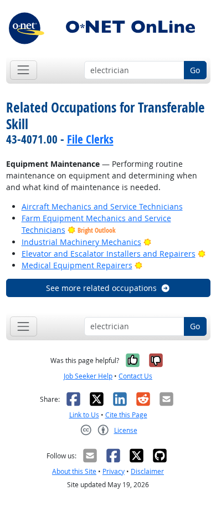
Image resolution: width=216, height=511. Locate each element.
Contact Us (135, 376)
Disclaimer (147, 471)
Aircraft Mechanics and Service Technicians (102, 206)
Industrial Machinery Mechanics (81, 242)
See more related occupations (101, 288)
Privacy (113, 471)
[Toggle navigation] (23, 70)
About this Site (74, 471)
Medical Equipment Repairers (77, 265)
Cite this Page (126, 415)
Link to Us (84, 415)
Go (195, 70)
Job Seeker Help (88, 376)
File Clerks (90, 139)
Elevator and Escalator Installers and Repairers (109, 253)
